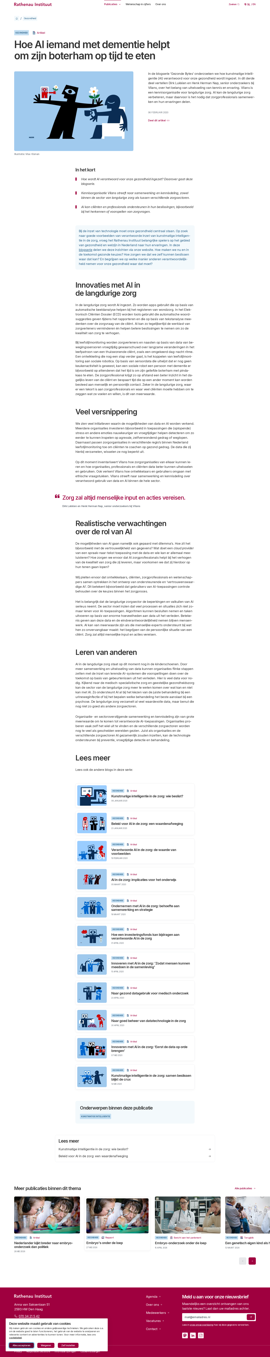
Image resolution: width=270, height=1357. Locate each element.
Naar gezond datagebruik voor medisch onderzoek (150, 993)
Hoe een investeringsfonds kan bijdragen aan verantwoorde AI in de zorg (145, 936)
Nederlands (249, 4)
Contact (151, 1329)
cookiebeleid (15, 1337)
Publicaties (110, 4)
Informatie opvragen (65, 1351)
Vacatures (153, 1321)
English (254, 4)
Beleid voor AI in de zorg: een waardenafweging (147, 824)
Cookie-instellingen (90, 1351)
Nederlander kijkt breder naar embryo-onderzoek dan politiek (43, 1245)
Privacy (18, 1351)
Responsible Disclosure (38, 1351)
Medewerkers (156, 1313)
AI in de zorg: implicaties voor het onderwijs (143, 880)
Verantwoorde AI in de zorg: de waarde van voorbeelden (143, 852)
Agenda (151, 1296)
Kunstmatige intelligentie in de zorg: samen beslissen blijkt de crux (151, 1077)
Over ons (160, 4)
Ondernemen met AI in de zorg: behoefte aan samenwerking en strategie (145, 908)
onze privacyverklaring (201, 1324)
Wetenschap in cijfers (138, 4)
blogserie (85, 250)
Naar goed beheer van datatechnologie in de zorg (148, 1021)
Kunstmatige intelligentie (95, 1116)
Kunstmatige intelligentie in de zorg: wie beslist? (147, 796)
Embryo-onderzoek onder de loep (180, 1243)
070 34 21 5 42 (29, 1316)
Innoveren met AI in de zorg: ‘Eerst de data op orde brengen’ (149, 1049)
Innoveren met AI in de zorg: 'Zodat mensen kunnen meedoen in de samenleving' (150, 965)
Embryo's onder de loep (104, 1243)
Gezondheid (30, 18)
